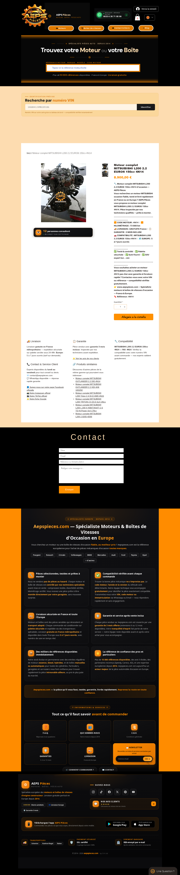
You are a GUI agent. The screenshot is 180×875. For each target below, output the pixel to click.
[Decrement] (116, 306)
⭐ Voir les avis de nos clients (86, 358)
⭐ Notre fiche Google (36, 399)
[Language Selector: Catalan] (149, 17)
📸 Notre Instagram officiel (38, 393)
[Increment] (125, 306)
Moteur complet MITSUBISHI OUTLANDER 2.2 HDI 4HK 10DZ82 (88, 387)
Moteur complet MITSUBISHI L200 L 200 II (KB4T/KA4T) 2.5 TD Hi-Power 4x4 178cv (89, 408)
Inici (29, 153)
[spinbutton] (120, 306)
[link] (137, 17)
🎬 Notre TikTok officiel (37, 396)
